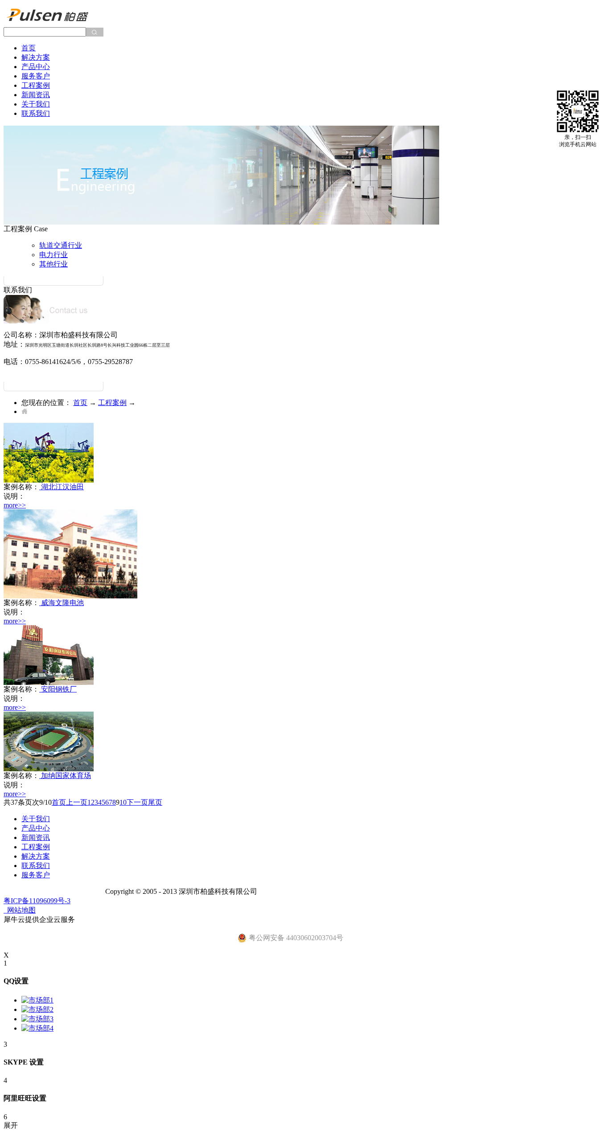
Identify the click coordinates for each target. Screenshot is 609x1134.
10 (123, 802)
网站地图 (20, 910)
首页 (28, 48)
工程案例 (112, 402)
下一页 (137, 802)
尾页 (155, 802)
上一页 (76, 802)
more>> (15, 505)
